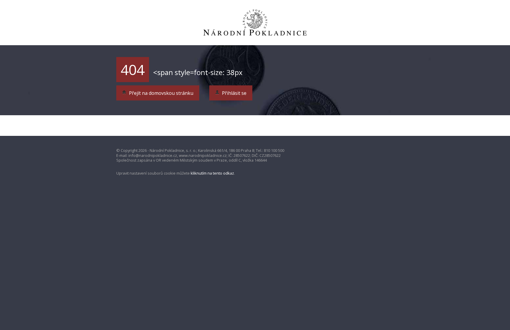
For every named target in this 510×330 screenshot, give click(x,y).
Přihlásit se (233, 93)
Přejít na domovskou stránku (160, 93)
